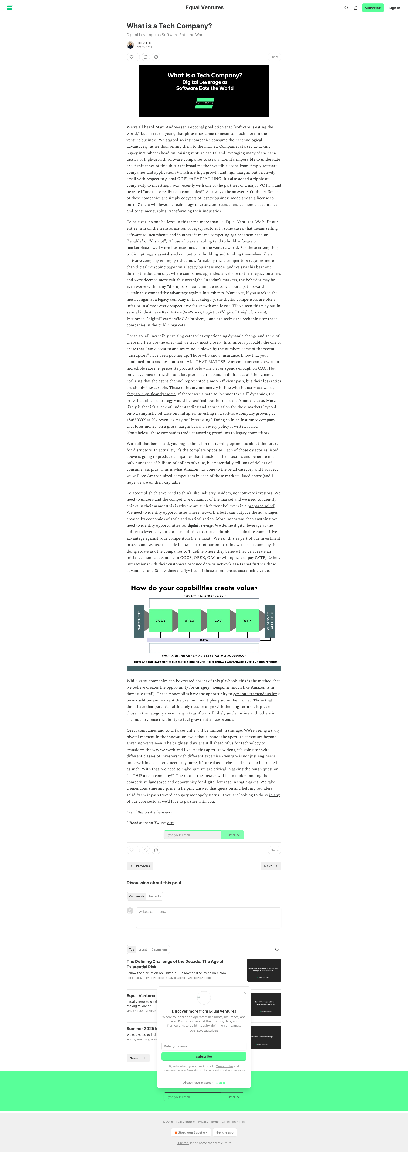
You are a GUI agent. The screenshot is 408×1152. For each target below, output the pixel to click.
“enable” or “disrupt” (147, 241)
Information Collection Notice (202, 1070)
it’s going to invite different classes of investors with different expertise (198, 753)
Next (268, 866)
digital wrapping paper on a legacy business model (181, 267)
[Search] (346, 7)
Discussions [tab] (159, 949)
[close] (244, 992)
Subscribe (373, 8)
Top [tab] (131, 949)
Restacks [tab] (155, 896)
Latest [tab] (142, 949)
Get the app (225, 1132)
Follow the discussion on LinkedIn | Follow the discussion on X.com (176, 973)
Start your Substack (192, 1132)
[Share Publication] (355, 7)
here (168, 812)
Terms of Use (224, 1066)
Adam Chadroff (176, 977)
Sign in (394, 8)
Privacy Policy (236, 1070)
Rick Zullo (144, 42)
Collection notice (233, 1122)
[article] (204, 972)
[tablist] (145, 896)
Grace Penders (154, 977)
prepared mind (261, 506)
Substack (183, 1143)
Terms (215, 1122)
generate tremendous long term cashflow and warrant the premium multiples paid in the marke (203, 697)
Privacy (203, 1122)
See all (135, 1058)
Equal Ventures (148, 1010)
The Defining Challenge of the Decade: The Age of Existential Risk (175, 964)
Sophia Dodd (202, 977)
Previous (143, 866)
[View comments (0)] (146, 57)
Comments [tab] (136, 896)
